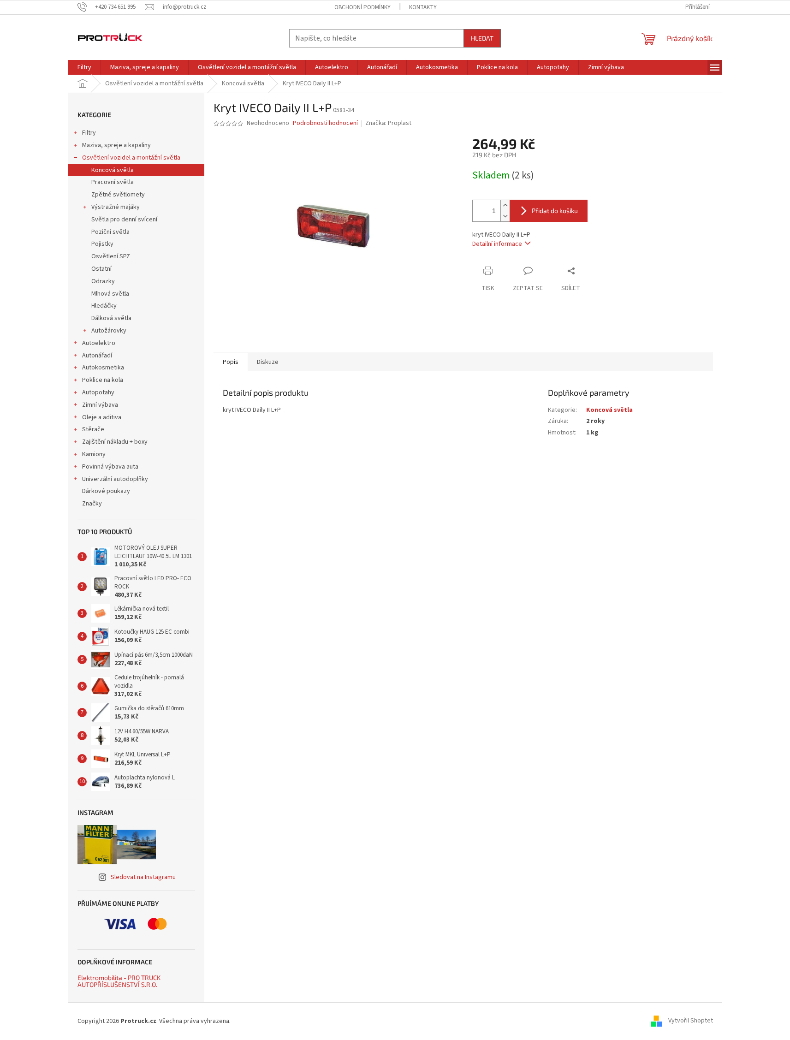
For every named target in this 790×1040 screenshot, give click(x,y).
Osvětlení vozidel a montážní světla (131, 157)
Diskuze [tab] (268, 362)
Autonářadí (97, 355)
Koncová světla (112, 170)
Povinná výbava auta (110, 466)
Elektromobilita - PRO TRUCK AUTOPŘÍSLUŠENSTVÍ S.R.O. (118, 981)
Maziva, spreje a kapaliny (116, 145)
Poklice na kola (102, 380)
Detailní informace (497, 244)
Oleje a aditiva (101, 417)
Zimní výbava (100, 405)
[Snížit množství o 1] (505, 216)
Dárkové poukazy (106, 491)
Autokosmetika (103, 367)
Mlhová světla (110, 293)
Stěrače (93, 429)
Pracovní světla (112, 182)
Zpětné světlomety (118, 194)
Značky (92, 503)
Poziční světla (110, 232)
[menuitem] (84, 67)
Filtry (89, 132)
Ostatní (101, 268)
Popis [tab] (230, 362)
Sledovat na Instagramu (143, 877)
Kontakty (423, 7)
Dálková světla (111, 318)
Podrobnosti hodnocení (325, 123)
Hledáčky (104, 305)
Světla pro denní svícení (124, 219)
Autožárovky (108, 330)
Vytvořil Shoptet (690, 1021)
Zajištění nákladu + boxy (115, 441)
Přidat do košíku (555, 210)
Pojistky (102, 244)
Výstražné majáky (115, 207)
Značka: (388, 123)
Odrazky (103, 281)
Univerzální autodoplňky (115, 479)
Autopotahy (98, 392)
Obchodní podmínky (362, 7)
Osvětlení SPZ (110, 256)
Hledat (482, 38)
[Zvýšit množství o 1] (505, 205)
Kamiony (94, 454)
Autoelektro (98, 343)
